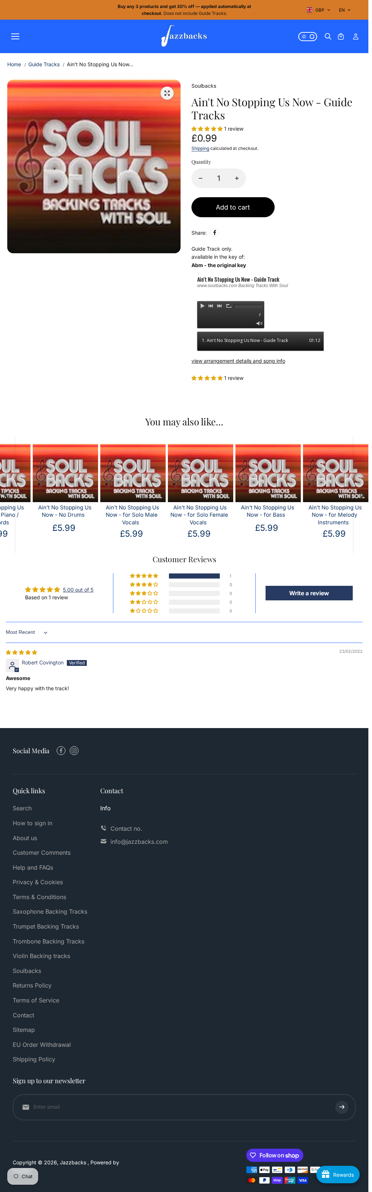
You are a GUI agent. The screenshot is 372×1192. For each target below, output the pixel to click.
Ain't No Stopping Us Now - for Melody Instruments (305, 515)
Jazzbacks (74, 1162)
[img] (21, 652)
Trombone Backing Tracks (48, 941)
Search (22, 808)
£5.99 (236, 528)
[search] (328, 36)
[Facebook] (214, 232)
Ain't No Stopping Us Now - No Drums (34, 511)
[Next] (361, 495)
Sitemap (24, 1029)
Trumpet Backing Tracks (46, 926)
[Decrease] (200, 178)
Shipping (200, 148)
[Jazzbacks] (184, 36)
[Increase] (237, 178)
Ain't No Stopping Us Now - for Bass (237, 511)
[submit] (342, 1107)
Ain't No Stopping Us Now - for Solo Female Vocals (169, 515)
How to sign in (32, 823)
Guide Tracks (44, 64)
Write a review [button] (309, 593)
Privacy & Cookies (38, 882)
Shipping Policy (34, 1059)
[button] (207, 129)
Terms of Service (36, 1000)
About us (25, 838)
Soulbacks (27, 970)
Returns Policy (32, 985)
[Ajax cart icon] (340, 36)
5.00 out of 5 (78, 590)
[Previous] (7, 495)
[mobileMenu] (15, 36)
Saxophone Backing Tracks (50, 911)
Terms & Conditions (39, 897)
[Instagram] (74, 750)
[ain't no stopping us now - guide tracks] (167, 93)
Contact (23, 1015)
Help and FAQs (33, 867)
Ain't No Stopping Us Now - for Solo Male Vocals (102, 515)
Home (14, 64)
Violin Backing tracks (41, 955)
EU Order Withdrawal (42, 1044)
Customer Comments (41, 852)
